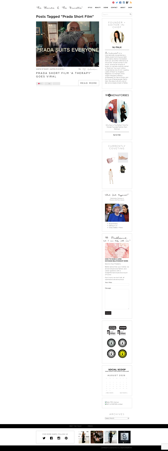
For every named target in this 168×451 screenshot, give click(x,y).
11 (113, 384)
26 (116, 388)
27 (120, 388)
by (80, 69)
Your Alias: (108, 282)
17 (109, 386)
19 (116, 386)
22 (126, 386)
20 (120, 386)
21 (123, 386)
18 (113, 386)
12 (116, 384)
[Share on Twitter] (56, 83)
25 (113, 388)
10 (110, 384)
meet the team (75, 426)
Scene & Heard (42, 69)
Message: (108, 288)
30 (106, 390)
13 (120, 384)
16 (106, 386)
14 (123, 384)
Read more (88, 83)
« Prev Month (109, 392)
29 (126, 388)
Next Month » (124, 392)
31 (109, 390)
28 (123, 388)
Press (90, 426)
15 (126, 384)
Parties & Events (57, 69)
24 (110, 388)
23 (106, 388)
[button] (90, 8)
